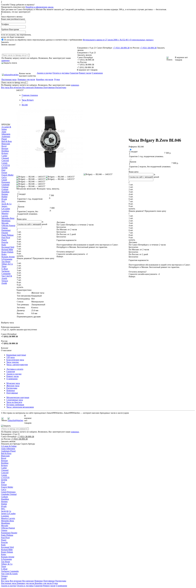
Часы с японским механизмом (20, 407)
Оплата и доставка (60, 73)
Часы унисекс (12, 362)
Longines (5, 516)
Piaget (3, 540)
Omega (4, 530)
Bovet (3, 458)
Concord (4, 472)
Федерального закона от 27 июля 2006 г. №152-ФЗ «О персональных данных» (118, 40)
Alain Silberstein (8, 448)
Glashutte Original (9, 494)
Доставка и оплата (14, 369)
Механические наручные (17, 397)
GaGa (3, 489)
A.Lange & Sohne (9, 446)
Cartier (4, 468)
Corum (4, 475)
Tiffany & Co (6, 564)
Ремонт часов (85, 73)
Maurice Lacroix (8, 518)
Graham (4, 497)
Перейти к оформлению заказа (39, 7)
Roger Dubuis (7, 552)
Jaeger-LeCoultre (8, 513)
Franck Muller (7, 487)
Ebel (3, 482)
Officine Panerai (8, 528)
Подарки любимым (15, 404)
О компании (97, 73)
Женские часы (12, 386)
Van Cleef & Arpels (9, 574)
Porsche (4, 542)
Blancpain (5, 456)
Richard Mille (7, 549)
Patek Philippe (7, 535)
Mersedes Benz (7, 521)
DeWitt (4, 480)
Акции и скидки (44, 73)
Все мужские (16, 581)
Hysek (4, 506)
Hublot (4, 504)
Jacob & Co (6, 511)
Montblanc (5, 523)
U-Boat (4, 569)
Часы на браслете (14, 402)
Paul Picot (5, 537)
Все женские (28, 581)
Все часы (5, 581)
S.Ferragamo (6, 559)
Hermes (4, 501)
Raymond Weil (7, 547)
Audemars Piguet (8, 451)
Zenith (4, 578)
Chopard (4, 470)
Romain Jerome (7, 557)
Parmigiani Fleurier (9, 533)
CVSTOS (5, 477)
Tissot (3, 566)
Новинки (10, 390)
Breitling (4, 463)
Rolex (3, 554)
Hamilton (5, 499)
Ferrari (4, 485)
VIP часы (10, 357)
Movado (4, 525)
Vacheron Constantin (10, 571)
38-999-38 (121, 48)
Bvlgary (4, 465)
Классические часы (15, 360)
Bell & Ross (6, 453)
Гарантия (74, 73)
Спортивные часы (14, 400)
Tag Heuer (5, 561)
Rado (3, 545)
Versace (4, 576)
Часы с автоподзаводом (17, 364)
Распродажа (11, 388)
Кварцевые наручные (16, 355)
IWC (3, 509)
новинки (5, 60)
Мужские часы (13, 383)
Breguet (4, 460)
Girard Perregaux (8, 492)
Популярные (12, 393)
